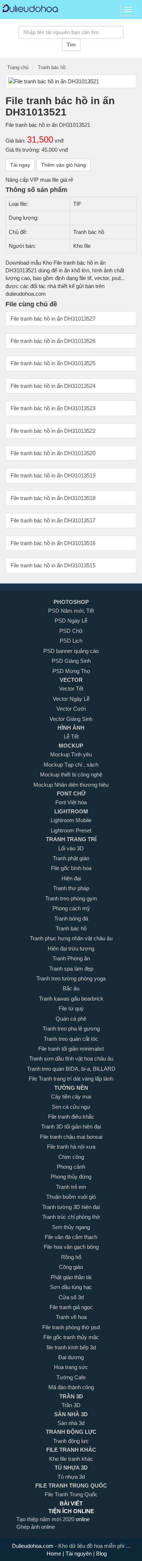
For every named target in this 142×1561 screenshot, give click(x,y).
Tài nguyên (79, 1553)
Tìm (71, 45)
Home (55, 1553)
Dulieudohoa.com (33, 1546)
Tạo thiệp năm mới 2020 (46, 1519)
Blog (101, 1553)
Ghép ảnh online (35, 1527)
